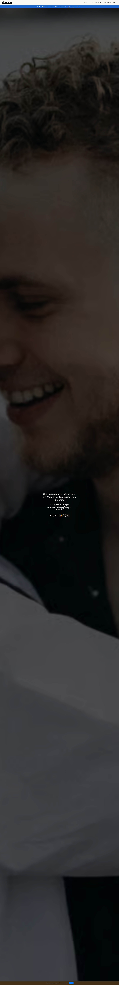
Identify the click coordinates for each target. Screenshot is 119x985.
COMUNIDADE (107, 2)
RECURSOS (98, 2)
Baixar (71, 983)
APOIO (115, 2)
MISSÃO (86, 2)
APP (92, 2)
